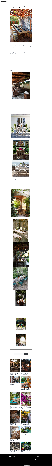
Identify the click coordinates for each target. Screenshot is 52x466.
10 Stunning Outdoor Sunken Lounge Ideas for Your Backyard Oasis (25, 389)
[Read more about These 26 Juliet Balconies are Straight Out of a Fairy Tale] (26, 398)
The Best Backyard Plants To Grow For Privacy (26, 424)
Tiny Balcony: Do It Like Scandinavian (14, 384)
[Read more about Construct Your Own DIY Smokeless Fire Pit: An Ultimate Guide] (26, 365)
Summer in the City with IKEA (25, 451)
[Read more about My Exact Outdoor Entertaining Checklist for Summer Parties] (15, 365)
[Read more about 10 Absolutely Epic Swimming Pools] (26, 429)
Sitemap (35, 462)
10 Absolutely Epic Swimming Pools (24, 434)
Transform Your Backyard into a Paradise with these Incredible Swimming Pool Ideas (15, 407)
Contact (35, 459)
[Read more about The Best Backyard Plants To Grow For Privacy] (26, 416)
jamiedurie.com (14, 53)
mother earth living (13, 70)
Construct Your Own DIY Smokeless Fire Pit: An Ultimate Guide (25, 373)
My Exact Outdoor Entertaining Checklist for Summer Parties (15, 374)
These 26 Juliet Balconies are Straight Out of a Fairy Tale (26, 407)
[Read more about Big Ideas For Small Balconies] (15, 432)
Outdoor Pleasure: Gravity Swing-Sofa (15, 451)
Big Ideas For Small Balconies (14, 440)
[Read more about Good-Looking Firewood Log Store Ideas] (15, 416)
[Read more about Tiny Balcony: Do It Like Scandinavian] (15, 379)
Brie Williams (15, 218)
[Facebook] (21, 456)
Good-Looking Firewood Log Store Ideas (14, 424)
